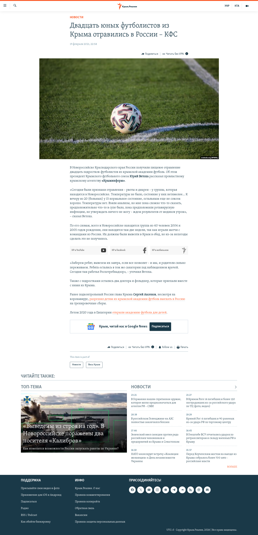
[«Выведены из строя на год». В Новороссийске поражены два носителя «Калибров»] (74, 423)
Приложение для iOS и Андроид (41, 495)
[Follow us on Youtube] (149, 489)
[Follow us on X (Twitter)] (140, 489)
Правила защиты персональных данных (100, 521)
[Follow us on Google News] (165, 489)
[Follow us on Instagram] (157, 489)
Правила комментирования (92, 495)
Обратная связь (84, 508)
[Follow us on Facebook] (132, 489)
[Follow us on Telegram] (174, 489)
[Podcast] (199, 489)
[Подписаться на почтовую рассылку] (207, 489)
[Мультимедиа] (247, 6)
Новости (76, 17)
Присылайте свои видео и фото (40, 488)
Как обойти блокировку (36, 521)
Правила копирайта (87, 501)
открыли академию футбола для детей (139, 312)
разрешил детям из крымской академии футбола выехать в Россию (137, 299)
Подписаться (160, 326)
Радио (25, 508)
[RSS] (190, 489)
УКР (227, 6)
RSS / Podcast (29, 515)
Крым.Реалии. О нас (87, 488)
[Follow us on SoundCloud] (182, 489)
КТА (237, 6)
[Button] (149, 54)
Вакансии (81, 515)
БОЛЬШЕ (232, 467)
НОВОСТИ (141, 387)
